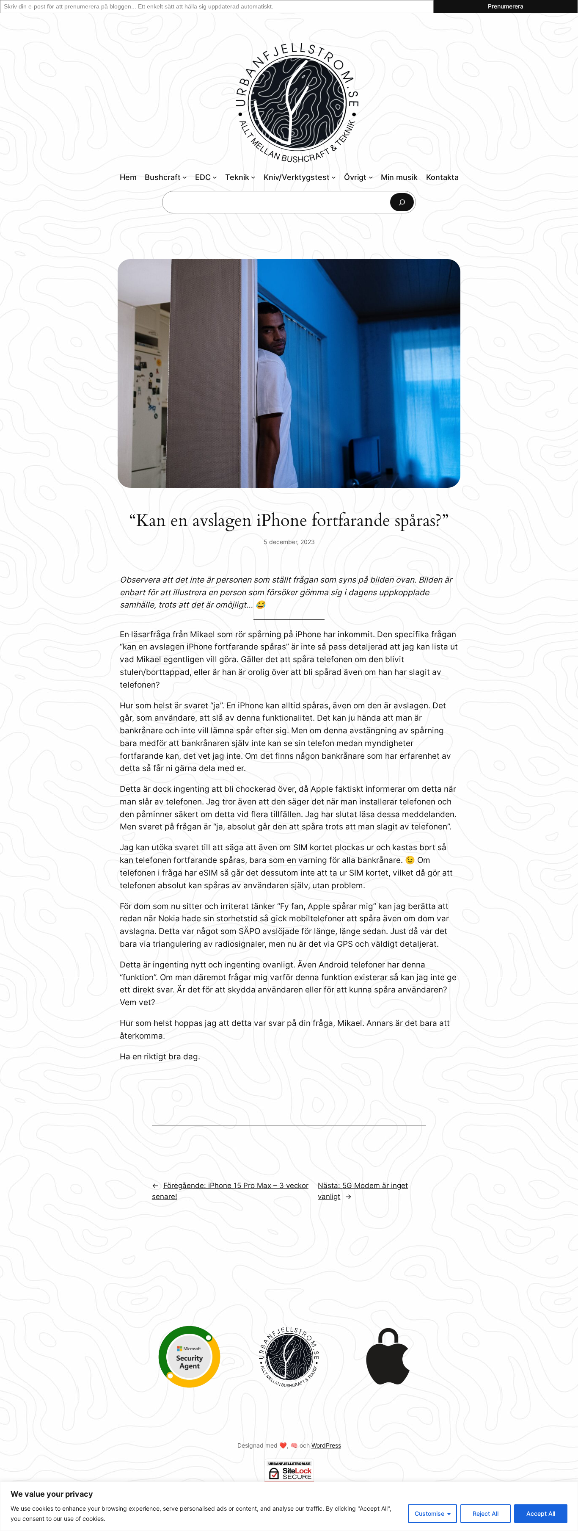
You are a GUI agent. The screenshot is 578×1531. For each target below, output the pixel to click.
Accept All (540, 1513)
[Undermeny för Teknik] (253, 177)
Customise (429, 1513)
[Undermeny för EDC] (214, 177)
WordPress (326, 1445)
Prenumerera (505, 6)
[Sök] (402, 202)
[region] (289, 1506)
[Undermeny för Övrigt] (371, 177)
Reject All (485, 1513)
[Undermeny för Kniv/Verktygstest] (333, 177)
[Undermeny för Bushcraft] (184, 177)
